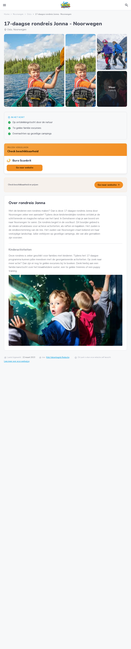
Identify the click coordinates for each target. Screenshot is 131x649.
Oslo (29, 14)
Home (6, 14)
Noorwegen (18, 14)
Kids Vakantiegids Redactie (57, 357)
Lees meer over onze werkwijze (16, 361)
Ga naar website (109, 184)
